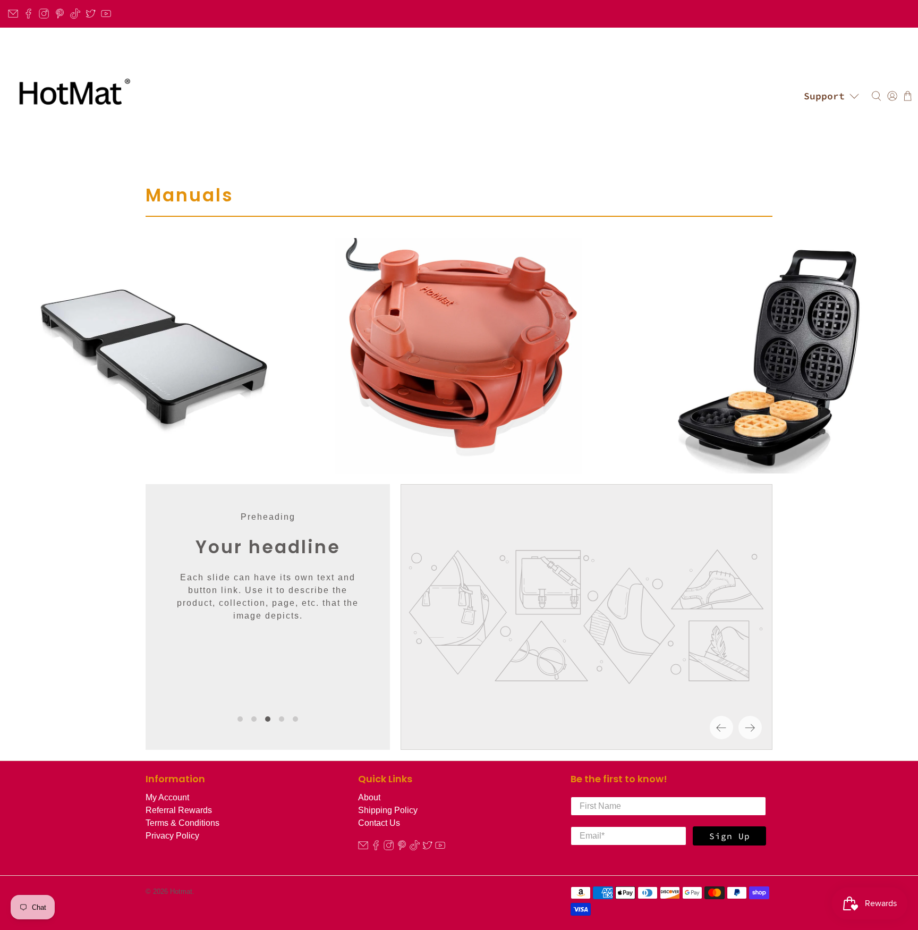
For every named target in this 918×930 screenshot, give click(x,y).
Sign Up (729, 836)
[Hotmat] (71, 96)
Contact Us (379, 822)
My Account (167, 797)
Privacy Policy (172, 835)
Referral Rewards (179, 810)
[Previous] (721, 727)
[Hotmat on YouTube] (106, 14)
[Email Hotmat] (13, 14)
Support (824, 96)
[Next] (750, 727)
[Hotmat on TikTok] (75, 14)
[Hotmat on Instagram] (44, 14)
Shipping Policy (388, 810)
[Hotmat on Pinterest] (60, 14)
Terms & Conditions (182, 822)
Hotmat (181, 891)
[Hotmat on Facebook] (28, 14)
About (369, 797)
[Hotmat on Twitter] (91, 14)
